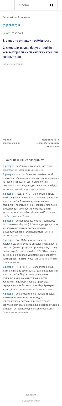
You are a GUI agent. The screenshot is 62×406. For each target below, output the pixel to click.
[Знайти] (52, 5)
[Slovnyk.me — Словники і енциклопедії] (7, 4)
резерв (9, 166)
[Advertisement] (31, 102)
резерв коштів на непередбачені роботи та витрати (47, 143)
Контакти (31, 394)
